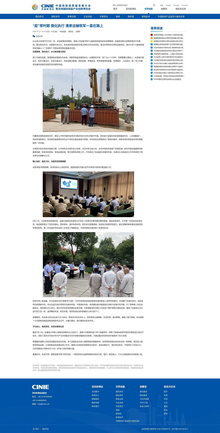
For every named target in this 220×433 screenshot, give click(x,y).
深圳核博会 (131, 9)
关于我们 (36, 429)
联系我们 (95, 406)
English (168, 5)
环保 (166, 399)
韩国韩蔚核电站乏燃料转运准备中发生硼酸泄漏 (170, 38)
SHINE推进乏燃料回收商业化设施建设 (167, 79)
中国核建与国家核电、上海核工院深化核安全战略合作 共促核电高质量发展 (170, 54)
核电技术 (146, 17)
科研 (166, 395)
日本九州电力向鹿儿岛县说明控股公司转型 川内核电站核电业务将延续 (170, 63)
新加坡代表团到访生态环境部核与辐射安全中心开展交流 (170, 70)
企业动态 (88, 17)
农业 (166, 410)
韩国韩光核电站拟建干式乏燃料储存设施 (168, 44)
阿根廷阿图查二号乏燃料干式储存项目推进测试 (170, 35)
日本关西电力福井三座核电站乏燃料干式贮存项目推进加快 (170, 73)
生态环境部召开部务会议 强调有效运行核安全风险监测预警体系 (170, 48)
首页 (115, 9)
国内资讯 (39, 17)
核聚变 (164, 9)
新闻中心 (95, 395)
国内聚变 (143, 392)
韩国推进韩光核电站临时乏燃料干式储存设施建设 (170, 67)
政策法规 (72, 17)
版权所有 (45, 429)
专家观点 (104, 17)
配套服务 (95, 399)
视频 (118, 17)
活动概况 (95, 392)
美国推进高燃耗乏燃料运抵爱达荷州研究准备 (170, 41)
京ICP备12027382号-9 (180, 429)
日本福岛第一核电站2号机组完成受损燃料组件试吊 (170, 76)
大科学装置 (144, 399)
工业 (166, 403)
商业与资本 (144, 406)
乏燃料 (78, 32)
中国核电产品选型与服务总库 (171, 17)
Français (176, 5)
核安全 (70, 32)
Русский (184, 5)
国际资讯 (55, 17)
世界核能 (148, 9)
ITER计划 (144, 403)
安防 (166, 414)
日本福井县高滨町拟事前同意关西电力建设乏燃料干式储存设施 (170, 60)
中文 (161, 5)
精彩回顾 (95, 403)
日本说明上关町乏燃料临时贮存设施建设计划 (170, 57)
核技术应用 (181, 9)
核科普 (131, 17)
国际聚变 (143, 395)
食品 (166, 406)
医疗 (166, 392)
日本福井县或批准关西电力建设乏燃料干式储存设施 (170, 51)
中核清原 (63, 32)
